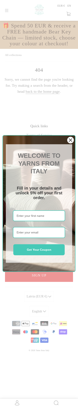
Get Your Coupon (39, 249)
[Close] (71, 140)
